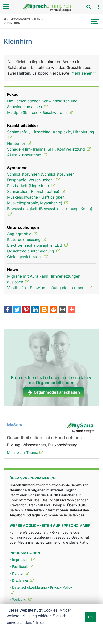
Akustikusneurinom (25, 154)
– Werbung (18, 599)
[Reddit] (53, 310)
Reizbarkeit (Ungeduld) (28, 185)
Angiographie (20, 233)
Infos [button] (40, 622)
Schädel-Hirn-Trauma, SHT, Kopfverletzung (46, 149)
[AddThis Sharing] (71, 310)
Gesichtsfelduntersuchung (31, 251)
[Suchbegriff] (88, 6)
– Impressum (20, 560)
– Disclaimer (19, 580)
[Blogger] (44, 310)
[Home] (6, 19)
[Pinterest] (26, 310)
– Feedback (19, 566)
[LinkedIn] (35, 310)
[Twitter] (17, 310)
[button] (98, 7)
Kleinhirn (12, 23)
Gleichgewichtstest (25, 256)
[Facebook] (8, 310)
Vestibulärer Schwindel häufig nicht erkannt (47, 287)
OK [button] (90, 617)
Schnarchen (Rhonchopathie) (34, 191)
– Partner (17, 573)
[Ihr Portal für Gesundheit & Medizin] (51, 7)
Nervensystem (20, 19)
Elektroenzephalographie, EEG (35, 245)
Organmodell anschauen (57, 392)
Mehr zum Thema (22, 452)
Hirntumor (17, 143)
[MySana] (80, 427)
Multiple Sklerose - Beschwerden (37, 112)
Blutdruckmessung (24, 239)
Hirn (37, 19)
